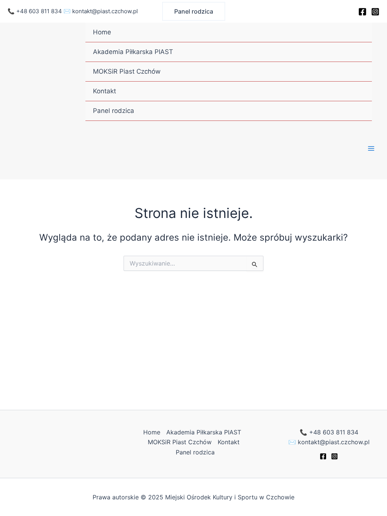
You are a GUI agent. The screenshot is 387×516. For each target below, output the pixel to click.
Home (102, 32)
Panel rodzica (113, 110)
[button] (193, 11)
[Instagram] (375, 12)
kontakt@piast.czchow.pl (105, 11)
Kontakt (104, 91)
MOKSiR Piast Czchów (127, 71)
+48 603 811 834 (39, 11)
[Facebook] (362, 12)
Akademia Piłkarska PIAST (133, 52)
